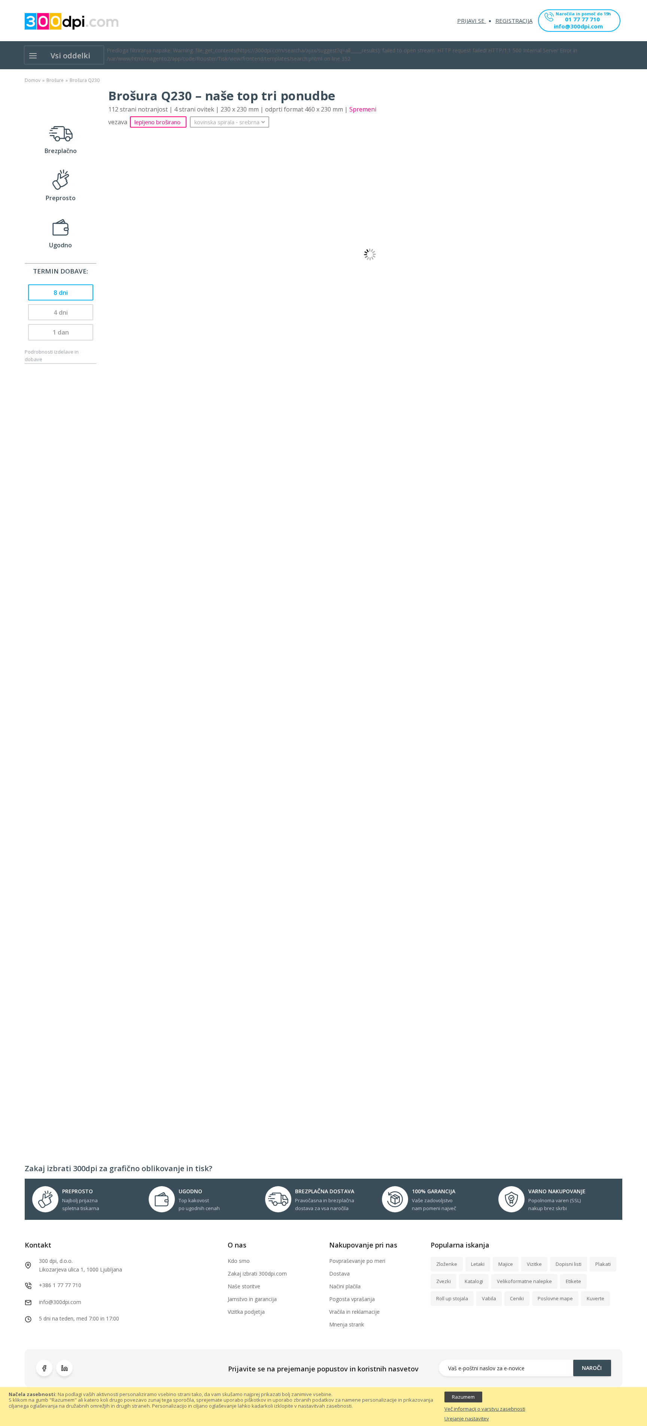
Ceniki (517, 1298)
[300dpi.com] (71, 21)
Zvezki (443, 1281)
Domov (32, 80)
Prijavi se (471, 20)
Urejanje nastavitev (466, 1419)
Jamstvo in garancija (252, 1299)
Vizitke (534, 1264)
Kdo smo (239, 1260)
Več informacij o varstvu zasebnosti (484, 1409)
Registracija (513, 20)
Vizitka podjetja (246, 1311)
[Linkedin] (64, 1368)
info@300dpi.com (578, 27)
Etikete (573, 1281)
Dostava (339, 1273)
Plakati (603, 1264)
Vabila (489, 1298)
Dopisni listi (568, 1264)
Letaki (478, 1264)
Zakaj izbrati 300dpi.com (257, 1273)
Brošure (55, 80)
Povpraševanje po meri (357, 1260)
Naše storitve (244, 1286)
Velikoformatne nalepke (524, 1281)
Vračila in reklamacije (354, 1311)
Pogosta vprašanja (352, 1299)
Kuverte (595, 1298)
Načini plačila (345, 1286)
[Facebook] (44, 1368)
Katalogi (474, 1281)
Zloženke (446, 1264)
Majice (505, 1264)
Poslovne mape (555, 1298)
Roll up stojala (452, 1298)
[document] (323, 1407)
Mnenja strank (346, 1324)
